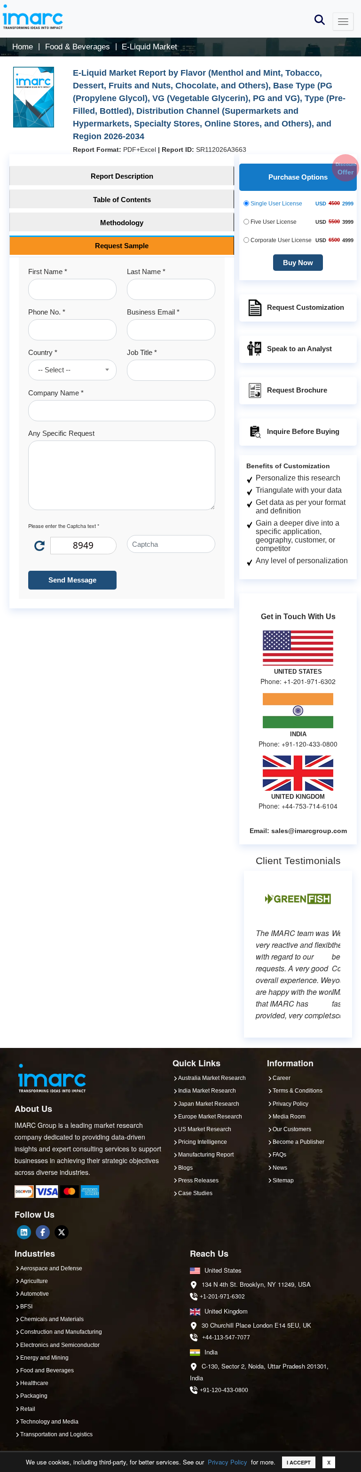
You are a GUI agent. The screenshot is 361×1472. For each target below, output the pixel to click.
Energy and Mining (44, 1357)
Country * (42, 352)
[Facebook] (43, 1232)
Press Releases (198, 1180)
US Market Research (204, 1129)
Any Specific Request (61, 433)
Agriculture (34, 1281)
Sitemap (283, 1180)
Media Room (289, 1116)
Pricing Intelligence (202, 1142)
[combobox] (72, 370)
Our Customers (292, 1129)
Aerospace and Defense (51, 1268)
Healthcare (34, 1383)
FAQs (279, 1154)
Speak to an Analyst (299, 349)
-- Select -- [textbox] (54, 370)
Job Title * (142, 352)
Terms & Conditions (297, 1090)
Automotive (34, 1294)
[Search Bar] (319, 19)
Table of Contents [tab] (122, 200)
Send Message (72, 580)
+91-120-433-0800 (224, 1390)
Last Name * (146, 272)
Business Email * (153, 312)
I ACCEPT (299, 1462)
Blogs (185, 1168)
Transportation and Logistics (56, 1434)
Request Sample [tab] (122, 246)
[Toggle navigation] (343, 21)
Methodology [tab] (121, 223)
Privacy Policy (227, 1461)
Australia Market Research (212, 1078)
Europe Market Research (210, 1116)
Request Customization (305, 307)
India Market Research (207, 1090)
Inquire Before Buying (303, 431)
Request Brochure (297, 390)
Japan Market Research (208, 1104)
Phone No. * (46, 312)
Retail (27, 1409)
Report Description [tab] (122, 176)
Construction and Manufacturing (61, 1332)
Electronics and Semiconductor (60, 1345)
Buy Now (298, 263)
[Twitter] (62, 1232)
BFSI (26, 1306)
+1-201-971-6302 (222, 1296)
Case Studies (195, 1193)
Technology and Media (49, 1421)
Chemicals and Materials (52, 1319)
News (280, 1168)
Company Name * (56, 393)
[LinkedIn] (24, 1232)
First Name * (47, 272)
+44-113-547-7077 (226, 1337)
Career (281, 1078)
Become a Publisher (298, 1142)
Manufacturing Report (206, 1154)
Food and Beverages (47, 1370)
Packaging (33, 1396)
